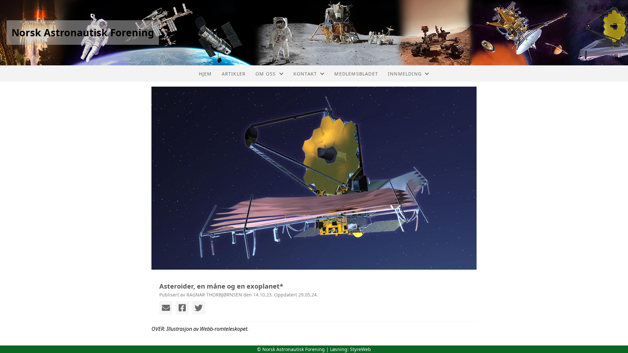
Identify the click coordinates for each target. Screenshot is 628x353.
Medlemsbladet (356, 74)
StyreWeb (360, 349)
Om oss (265, 74)
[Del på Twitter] (198, 307)
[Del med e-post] (165, 307)
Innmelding (405, 74)
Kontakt (305, 74)
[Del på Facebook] (182, 307)
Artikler (234, 74)
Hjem (205, 74)
